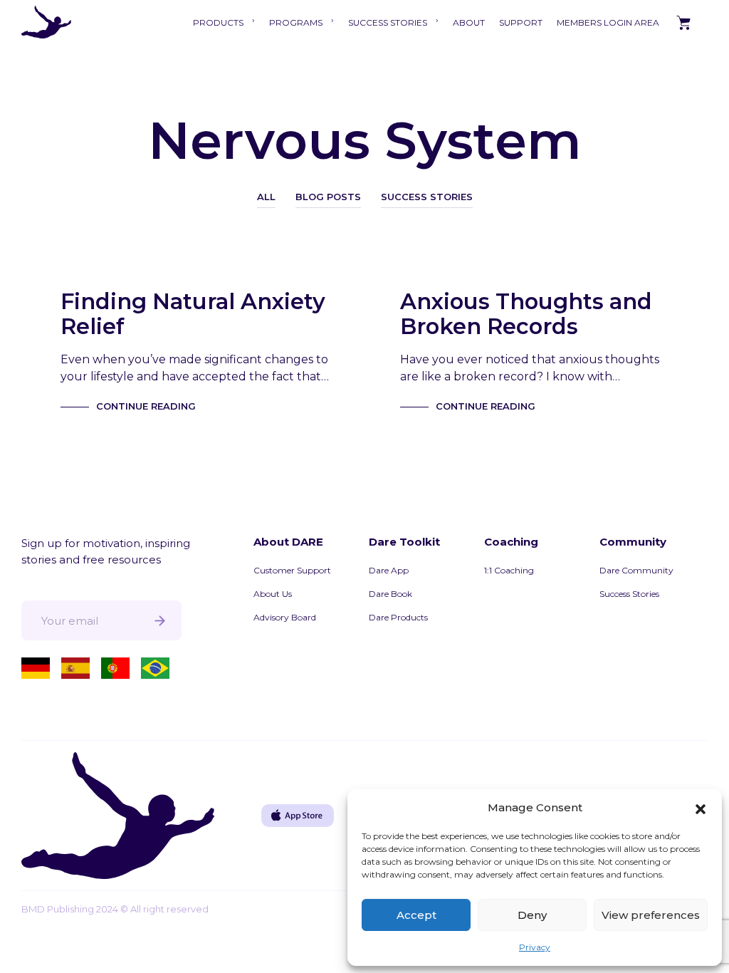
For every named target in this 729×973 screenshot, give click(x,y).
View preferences (651, 915)
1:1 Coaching (509, 570)
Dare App (389, 570)
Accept (416, 915)
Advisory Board (284, 617)
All (266, 196)
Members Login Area (608, 22)
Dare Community (636, 570)
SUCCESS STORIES (387, 22)
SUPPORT (520, 22)
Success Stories (427, 196)
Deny (532, 915)
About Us (272, 593)
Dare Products (398, 617)
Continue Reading (146, 406)
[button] (700, 808)
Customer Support (292, 570)
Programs (295, 22)
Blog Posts (328, 196)
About (469, 22)
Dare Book (390, 593)
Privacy (534, 947)
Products (218, 22)
